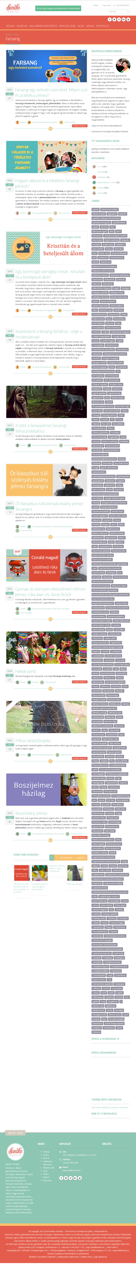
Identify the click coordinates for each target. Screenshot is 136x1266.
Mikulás (125, 704)
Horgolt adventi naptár (114, 498)
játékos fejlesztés (100, 533)
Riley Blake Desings (101, 835)
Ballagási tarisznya (101, 297)
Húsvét (96, 507)
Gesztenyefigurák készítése (104, 459)
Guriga (95, 467)
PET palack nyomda (101, 796)
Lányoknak (97, 638)
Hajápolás (110, 481)
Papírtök (123, 782)
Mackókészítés (107, 673)
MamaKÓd (121, 673)
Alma (118, 231)
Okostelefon (98, 756)
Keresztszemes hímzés (102, 581)
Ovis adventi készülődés (110, 769)
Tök (109, 979)
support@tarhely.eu (120, 1250)
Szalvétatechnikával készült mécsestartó (110, 892)
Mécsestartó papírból (115, 682)
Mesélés (119, 691)
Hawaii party (25, 671)
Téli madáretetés (100, 931)
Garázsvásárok (112, 445)
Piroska (96, 804)
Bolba (123, 314)
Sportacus (123, 866)
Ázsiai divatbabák (119, 253)
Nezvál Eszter (98, 734)
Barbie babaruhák (100, 305)
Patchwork (97, 791)
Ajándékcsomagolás (101, 222)
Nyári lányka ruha (110, 739)
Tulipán (119, 993)
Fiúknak (96, 424)
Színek (125, 901)
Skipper (96, 866)
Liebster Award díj (113, 656)
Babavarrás (109, 279)
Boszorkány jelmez (31, 813)
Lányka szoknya (99, 634)
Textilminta (116, 971)
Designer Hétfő (99, 362)
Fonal (123, 437)
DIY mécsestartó (112, 380)
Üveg (103, 1001)
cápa (118, 323)
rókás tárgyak (98, 844)
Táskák (96, 922)
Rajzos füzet (98, 826)
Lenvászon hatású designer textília (107, 647)
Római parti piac (114, 844)
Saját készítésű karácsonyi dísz (106, 861)
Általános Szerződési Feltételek (42, 1257)
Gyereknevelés (99, 472)
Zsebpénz (97, 1028)
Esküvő (109, 402)
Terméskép (97, 936)
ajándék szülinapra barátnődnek (106, 218)
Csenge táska (118, 336)
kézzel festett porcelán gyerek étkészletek (111, 594)
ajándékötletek (119, 222)
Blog (81, 25)
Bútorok (109, 323)
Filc (112, 419)
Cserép (96, 340)
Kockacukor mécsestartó (117, 607)
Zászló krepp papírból (114, 1023)
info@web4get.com (39, 1250)
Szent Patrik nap (100, 901)
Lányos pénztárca (100, 642)
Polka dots (120, 809)
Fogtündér (113, 437)
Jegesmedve (111, 537)
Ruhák (112, 852)
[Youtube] (128, 19)
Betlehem (118, 310)
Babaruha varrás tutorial (103, 270)
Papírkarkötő (111, 782)
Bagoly (116, 288)
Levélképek (116, 651)
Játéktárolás (98, 537)
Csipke (119, 340)
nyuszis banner (99, 752)
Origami (104, 761)
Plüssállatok (117, 804)
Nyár (121, 734)
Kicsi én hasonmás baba (103, 599)
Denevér (96, 358)
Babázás (121, 279)
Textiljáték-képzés (100, 966)
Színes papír (120, 905)
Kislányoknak (68, 527)
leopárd (96, 651)
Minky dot (110, 717)
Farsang (35, 122)
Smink (104, 866)
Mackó (95, 673)
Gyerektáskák (123, 476)
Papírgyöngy (98, 782)
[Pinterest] (114, 19)
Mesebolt (97, 691)
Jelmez (55, 122)
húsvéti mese (117, 511)
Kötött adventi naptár (102, 621)
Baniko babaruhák (119, 297)
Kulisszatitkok (98, 629)
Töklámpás (119, 984)
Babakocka (105, 262)
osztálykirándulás (117, 765)
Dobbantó (97, 389)
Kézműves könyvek (101, 586)
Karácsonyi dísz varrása (103, 555)
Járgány (105, 524)
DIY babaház (98, 375)
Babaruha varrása (100, 275)
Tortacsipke (117, 988)
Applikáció (120, 244)
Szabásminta (98, 874)
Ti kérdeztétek (99, 975)
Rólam (96, 5)
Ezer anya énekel (112, 410)
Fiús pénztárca (99, 428)
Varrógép (119, 1010)
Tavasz (104, 922)
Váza (104, 1019)
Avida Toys (104, 253)
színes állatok (106, 905)
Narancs (96, 730)
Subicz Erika (105, 870)
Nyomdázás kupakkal (102, 747)
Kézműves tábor (119, 586)
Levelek (105, 651)
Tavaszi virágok (117, 922)
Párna (95, 787)
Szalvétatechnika (100, 887)
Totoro (96, 993)
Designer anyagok (110, 358)
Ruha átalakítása (113, 848)
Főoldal (46, 1151)
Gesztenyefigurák (100, 454)
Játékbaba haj (98, 529)
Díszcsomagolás (100, 367)
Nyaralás (96, 739)
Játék (121, 524)
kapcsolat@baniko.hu (71, 1170)
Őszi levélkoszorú (100, 765)
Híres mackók (98, 489)
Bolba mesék (98, 319)
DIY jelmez (66, 609)
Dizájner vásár (116, 384)
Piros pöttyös (122, 800)
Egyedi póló (98, 397)
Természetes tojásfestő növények (107, 949)
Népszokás (114, 730)
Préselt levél (113, 817)
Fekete (95, 419)
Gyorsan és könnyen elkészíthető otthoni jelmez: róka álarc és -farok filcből (50, 591)
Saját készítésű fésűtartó (103, 857)
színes (95, 905)
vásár (125, 1014)
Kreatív (100, 187)
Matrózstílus (98, 682)
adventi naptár (99, 214)
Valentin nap (98, 1006)
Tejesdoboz (98, 927)
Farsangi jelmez (45, 122)
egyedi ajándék (99, 393)
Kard (95, 568)
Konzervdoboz (99, 616)
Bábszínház (108, 284)
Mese (125, 686)
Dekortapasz (122, 349)
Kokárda (114, 612)
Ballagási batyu (116, 292)
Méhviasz (105, 686)
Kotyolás (116, 625)
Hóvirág (96, 502)
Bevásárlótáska (99, 314)
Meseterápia (112, 695)
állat (112, 231)
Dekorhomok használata (103, 349)
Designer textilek (115, 362)
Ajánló (95, 227)
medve (95, 686)
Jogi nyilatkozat (100, 1257)
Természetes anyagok (102, 940)
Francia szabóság (109, 441)
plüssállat (106, 804)
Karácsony (118, 546)
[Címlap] (14, 8)
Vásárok (96, 1019)
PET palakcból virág (120, 796)
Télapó (109, 927)
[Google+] (124, 19)
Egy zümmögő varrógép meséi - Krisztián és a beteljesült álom (50, 274)
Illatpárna (97, 520)
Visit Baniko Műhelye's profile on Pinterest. (110, 1107)
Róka (54, 609)
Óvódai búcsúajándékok (117, 774)
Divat (112, 367)
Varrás (100, 193)
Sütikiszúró (117, 870)
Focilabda (115, 432)
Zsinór (119, 1028)
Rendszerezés (112, 826)
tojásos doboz (99, 979)
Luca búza (109, 660)
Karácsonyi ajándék (101, 551)
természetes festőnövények (104, 944)
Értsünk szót (98, 402)
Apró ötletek (98, 249)
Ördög (95, 761)
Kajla (95, 546)
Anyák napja (108, 244)
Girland (122, 459)
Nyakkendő (112, 734)
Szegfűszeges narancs (109, 896)
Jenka (111, 542)
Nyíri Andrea (115, 743)
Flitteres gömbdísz (100, 432)
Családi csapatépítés (101, 336)
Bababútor (103, 257)
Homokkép (97, 498)
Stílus (95, 870)
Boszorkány (59, 834)
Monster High (110, 721)
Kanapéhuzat (105, 546)
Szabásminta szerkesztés (117, 874)
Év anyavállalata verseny (103, 406)
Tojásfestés (120, 975)
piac (94, 800)
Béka (95, 310)
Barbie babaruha (108, 301)
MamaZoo (97, 677)
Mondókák (97, 721)
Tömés (106, 988)
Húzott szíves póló (118, 516)
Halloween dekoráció (43, 25)
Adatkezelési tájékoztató (68, 1257)
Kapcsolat (107, 5)
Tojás (110, 975)
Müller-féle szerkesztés (102, 726)
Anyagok (96, 244)
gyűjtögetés (98, 481)
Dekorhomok (112, 345)
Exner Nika (97, 410)
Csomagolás (98, 345)
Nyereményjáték (100, 743)
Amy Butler (97, 240)
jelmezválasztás (45, 213)
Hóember (119, 489)
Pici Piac (110, 800)
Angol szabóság (112, 240)
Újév (127, 997)
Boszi (109, 319)
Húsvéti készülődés (101, 511)
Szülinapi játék (99, 918)
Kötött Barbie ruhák (101, 625)
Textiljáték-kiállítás (100, 971)
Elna (107, 397)
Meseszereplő (99, 695)
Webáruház (97, 1023)
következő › (66, 857)
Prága (118, 813)
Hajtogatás (97, 485)
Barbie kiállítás (116, 305)
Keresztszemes (120, 577)
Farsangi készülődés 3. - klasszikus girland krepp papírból (39, 887)
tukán (111, 993)
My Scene (119, 726)
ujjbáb (95, 1001)
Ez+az (100, 166)
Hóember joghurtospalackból (105, 494)
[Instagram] (119, 19)
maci (116, 669)
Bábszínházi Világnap (101, 288)
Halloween (43, 755)
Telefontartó (119, 927)
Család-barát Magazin (120, 332)
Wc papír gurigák (116, 1019)
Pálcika (110, 778)
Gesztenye (97, 450)
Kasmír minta (98, 572)
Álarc (41, 310)
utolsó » (81, 857)
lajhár (109, 629)
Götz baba (107, 463)
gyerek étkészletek (109, 467)
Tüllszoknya (57, 527)
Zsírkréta (96, 1032)
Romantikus (98, 848)
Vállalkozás (110, 1006)
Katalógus (111, 572)
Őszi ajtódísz (121, 761)
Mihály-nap (115, 704)
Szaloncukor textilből (113, 883)
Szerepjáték (114, 901)
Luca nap (120, 660)
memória (116, 686)
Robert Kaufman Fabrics (103, 839)
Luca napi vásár (122, 664)
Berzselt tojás (106, 310)
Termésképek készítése (115, 936)
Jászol (113, 524)
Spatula (113, 866)
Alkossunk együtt (100, 231)
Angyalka (125, 240)
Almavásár (97, 235)
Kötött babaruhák (121, 621)
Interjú (117, 520)
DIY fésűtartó (112, 375)
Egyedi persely (114, 393)
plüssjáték (97, 809)
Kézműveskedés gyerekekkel (105, 590)
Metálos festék (99, 699)
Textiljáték (97, 962)
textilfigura (119, 957)
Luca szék (97, 669)
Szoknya (119, 909)
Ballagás (125, 288)
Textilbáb (96, 957)
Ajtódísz (104, 227)
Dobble (107, 389)
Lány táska (119, 629)
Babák (95, 262)
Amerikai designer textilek (115, 235)
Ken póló (96, 577)
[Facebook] (110, 19)
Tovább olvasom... (80, 126)
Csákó (105, 332)
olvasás (119, 756)
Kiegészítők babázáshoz (103, 603)
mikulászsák (98, 717)
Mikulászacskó (115, 712)
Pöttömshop (98, 813)
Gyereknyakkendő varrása (104, 476)
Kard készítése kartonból (110, 568)
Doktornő (117, 389)
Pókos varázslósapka (32, 740)
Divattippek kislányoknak (103, 371)
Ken (120, 572)
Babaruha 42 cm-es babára (104, 266)
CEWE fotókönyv (113, 327)
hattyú (119, 485)
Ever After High (122, 406)
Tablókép (112, 918)
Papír (118, 778)
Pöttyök (109, 813)
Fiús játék (106, 424)
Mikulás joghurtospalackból (104, 708)
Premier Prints (99, 817)
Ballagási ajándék (100, 292)
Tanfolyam (123, 918)
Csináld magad (107, 340)
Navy (105, 730)
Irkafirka (96, 524)
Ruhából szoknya (100, 852)
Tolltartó (96, 988)
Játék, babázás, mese (106, 182)
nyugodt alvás (120, 747)
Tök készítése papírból (102, 984)
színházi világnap (100, 909)
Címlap (8, 34)
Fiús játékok (118, 424)
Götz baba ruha (121, 463)
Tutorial (119, 997)
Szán (95, 896)
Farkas (55, 445)
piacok (101, 800)
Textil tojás (118, 953)
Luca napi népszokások (103, 664)
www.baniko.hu (100, 1231)
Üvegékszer (113, 1001)
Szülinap (96, 914)
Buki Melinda (98, 323)
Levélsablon (98, 656)
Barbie (95, 301)
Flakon (111, 428)
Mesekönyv (108, 691)
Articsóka (119, 249)
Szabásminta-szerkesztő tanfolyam (108, 879)
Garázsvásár (98, 445)
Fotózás (96, 441)
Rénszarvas (97, 831)
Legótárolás (116, 642)
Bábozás (96, 284)
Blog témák (114, 314)
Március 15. (109, 677)
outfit (95, 769)
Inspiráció (107, 520)
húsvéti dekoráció (108, 507)
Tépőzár (113, 931)
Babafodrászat (116, 257)
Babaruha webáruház (120, 275)
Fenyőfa (104, 419)
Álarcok (22, 25)
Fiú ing (119, 419)
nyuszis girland (114, 752)
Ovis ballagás (98, 774)
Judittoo (119, 542)
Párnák (103, 787)
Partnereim (114, 787)
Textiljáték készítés (112, 962)
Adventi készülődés (109, 209)
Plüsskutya (108, 809)
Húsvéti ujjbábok (100, 516)
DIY (118, 371)
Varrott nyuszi (115, 1014)
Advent (96, 209)
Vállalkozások (98, 1010)
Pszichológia (114, 822)
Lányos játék (110, 638)
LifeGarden (97, 660)
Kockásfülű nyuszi (100, 612)
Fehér (121, 415)
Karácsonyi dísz (118, 551)
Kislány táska (121, 603)
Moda (119, 717)
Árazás (109, 249)
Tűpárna (109, 997)
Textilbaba (107, 957)
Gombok (96, 463)
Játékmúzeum (113, 529)
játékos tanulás (117, 533)
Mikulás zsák (67, 25)
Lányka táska (114, 634)
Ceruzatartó (98, 327)
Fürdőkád (124, 441)
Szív (111, 909)
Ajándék (122, 214)
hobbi (109, 489)
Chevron (96, 332)
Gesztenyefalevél (111, 450)
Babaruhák (97, 279)
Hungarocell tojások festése (114, 502)
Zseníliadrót (109, 1028)
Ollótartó (110, 756)
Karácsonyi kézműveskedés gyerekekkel (110, 564)
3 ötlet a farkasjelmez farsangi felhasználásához (40, 428)
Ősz (112, 761)
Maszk (120, 677)
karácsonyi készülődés (102, 559)
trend (103, 993)
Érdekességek (118, 397)
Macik (123, 669)
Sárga (124, 861)
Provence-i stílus (100, 822)
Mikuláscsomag (99, 712)
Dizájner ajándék (100, 384)
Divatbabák (122, 367)
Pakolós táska (99, 778)
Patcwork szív (110, 791)
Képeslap (107, 577)
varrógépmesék (50, 310)
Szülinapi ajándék (109, 914)
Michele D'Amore (100, 704)
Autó (95, 253)
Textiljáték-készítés (119, 966)
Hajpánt (120, 481)
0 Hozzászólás (70, 122)
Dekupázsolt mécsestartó (115, 354)
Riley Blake (109, 831)
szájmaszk (97, 883)
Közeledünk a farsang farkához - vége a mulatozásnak (57, 868)
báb (94, 257)
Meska (90, 25)
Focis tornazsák (99, 437)
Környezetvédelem (116, 616)
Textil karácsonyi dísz (102, 953)
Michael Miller (114, 699)
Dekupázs (97, 354)
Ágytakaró (112, 214)
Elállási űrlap (86, 1257)
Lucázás (107, 669)
